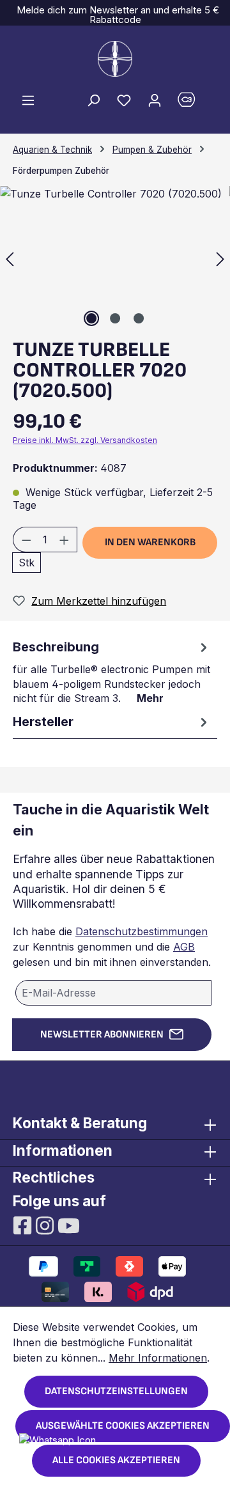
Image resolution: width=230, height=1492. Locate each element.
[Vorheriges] (9, 258)
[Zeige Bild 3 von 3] (139, 318)
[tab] (112, 670)
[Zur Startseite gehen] (115, 59)
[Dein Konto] (154, 100)
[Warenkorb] (193, 102)
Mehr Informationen (158, 1357)
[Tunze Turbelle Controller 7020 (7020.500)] (115, 258)
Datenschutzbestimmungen (141, 931)
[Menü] (28, 100)
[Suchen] (93, 100)
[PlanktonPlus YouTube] (68, 1224)
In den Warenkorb (150, 542)
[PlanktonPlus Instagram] (46, 1224)
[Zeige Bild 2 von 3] (115, 318)
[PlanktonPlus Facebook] (24, 1224)
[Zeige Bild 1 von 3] (91, 318)
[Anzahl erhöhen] (64, 539)
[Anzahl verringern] (26, 539)
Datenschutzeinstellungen (116, 1391)
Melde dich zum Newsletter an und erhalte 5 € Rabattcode (115, 15)
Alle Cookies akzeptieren (116, 1460)
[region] (115, 258)
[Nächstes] (220, 258)
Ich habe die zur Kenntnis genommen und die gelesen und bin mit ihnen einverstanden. (112, 946)
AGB (184, 946)
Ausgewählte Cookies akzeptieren (123, 1426)
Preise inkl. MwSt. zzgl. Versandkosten (85, 440)
